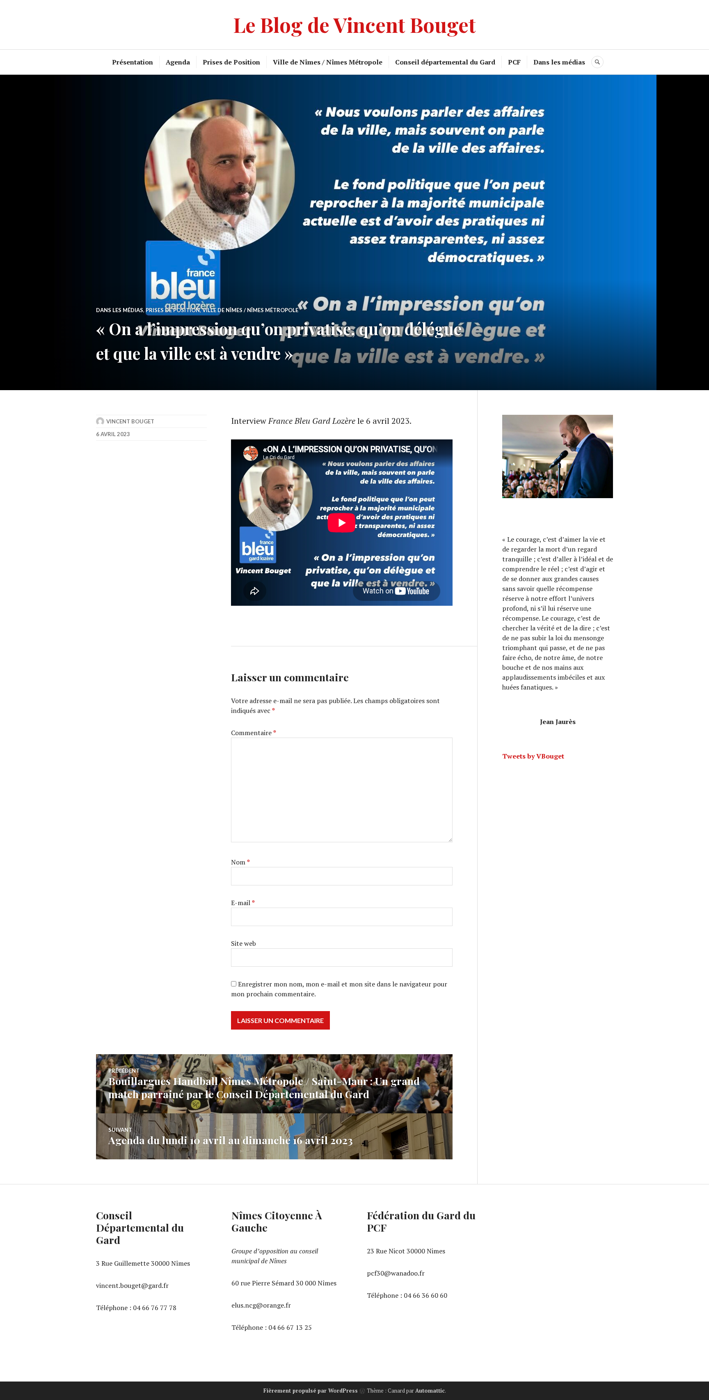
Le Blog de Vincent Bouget (354, 24)
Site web (243, 943)
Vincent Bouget (130, 421)
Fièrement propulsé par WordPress (310, 1390)
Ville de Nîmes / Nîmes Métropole (327, 62)
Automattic (430, 1390)
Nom (240, 862)
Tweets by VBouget (533, 756)
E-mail (243, 902)
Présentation (132, 62)
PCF (514, 62)
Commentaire (253, 732)
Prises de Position (231, 62)
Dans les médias (559, 62)
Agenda (178, 62)
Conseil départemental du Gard (445, 62)
